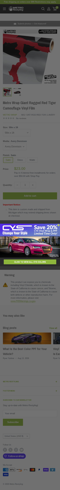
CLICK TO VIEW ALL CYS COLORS (30, 262)
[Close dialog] (58, 225)
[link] (30, 241)
